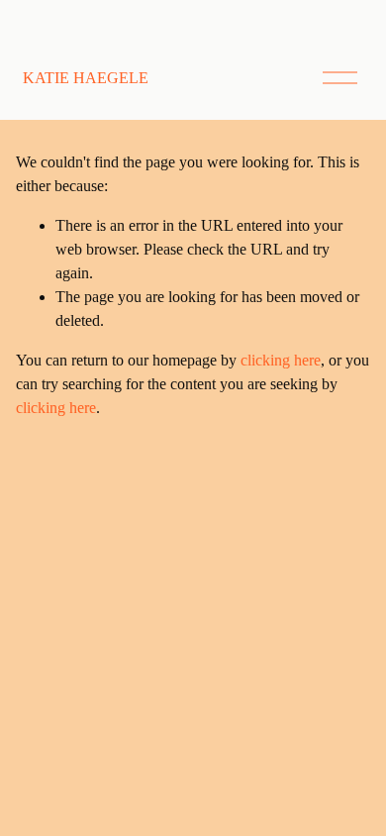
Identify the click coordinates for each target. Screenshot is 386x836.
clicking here (281, 360)
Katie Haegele (85, 77)
